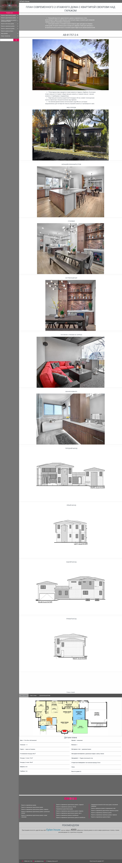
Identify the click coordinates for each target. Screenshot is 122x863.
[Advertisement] (70, 682)
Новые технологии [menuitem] (5, 36)
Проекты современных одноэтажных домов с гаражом (34, 809)
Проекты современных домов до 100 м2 (66, 806)
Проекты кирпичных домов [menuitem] (7, 26)
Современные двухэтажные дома (64, 809)
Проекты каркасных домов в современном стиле (103, 808)
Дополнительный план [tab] (44, 695)
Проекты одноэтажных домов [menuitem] (8, 15)
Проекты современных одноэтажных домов (32, 807)
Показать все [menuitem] (9, 12)
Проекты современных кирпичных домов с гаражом (104, 814)
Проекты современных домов (28, 805)
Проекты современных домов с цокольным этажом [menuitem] (9, 21)
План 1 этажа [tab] (24, 695)
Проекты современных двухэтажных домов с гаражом (69, 811)
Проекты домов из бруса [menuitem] (7, 31)
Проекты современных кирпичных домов (101, 812)
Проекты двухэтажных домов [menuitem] (8, 17)
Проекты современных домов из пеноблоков (67, 815)
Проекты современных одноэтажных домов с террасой (69, 804)
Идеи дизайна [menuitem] (4, 33)
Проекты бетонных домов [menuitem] (7, 23)
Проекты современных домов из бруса (100, 817)
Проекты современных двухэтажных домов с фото (68, 813)
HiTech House (9, 5)
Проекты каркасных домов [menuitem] (7, 28)
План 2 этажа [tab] (33, 695)
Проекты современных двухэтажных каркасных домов (104, 810)
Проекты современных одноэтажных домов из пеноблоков (70, 817)
